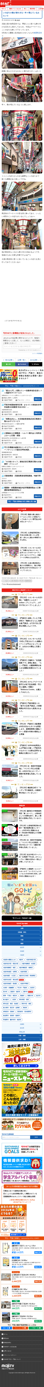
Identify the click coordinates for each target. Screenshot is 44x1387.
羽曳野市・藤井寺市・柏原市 (12, 1019)
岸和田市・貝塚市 (8, 1011)
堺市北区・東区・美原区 (10, 1003)
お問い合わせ (7, 1351)
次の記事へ (34, 360)
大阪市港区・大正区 (9, 975)
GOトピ (4, 8)
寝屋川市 (30, 995)
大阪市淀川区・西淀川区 (10, 963)
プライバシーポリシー (10, 1355)
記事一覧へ (22, 360)
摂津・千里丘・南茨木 (10, 995)
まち (4, 584)
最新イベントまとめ (15, 8)
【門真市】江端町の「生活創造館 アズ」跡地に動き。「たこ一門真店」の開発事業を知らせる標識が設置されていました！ (30, 665)
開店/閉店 (32, 8)
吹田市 (32, 987)
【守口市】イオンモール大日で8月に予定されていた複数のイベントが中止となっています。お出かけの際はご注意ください (30, 644)
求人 (25, 8)
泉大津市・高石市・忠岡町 (11, 1007)
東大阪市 (6, 999)
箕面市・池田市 (15, 991)
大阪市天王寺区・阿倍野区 (27, 975)
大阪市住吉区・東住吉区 (13, 979)
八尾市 (14, 999)
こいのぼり (5, 581)
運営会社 (6, 1338)
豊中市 (28, 991)
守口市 (21, 581)
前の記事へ (9, 360)
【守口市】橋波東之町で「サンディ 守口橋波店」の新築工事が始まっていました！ (30, 790)
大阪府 (18, 20)
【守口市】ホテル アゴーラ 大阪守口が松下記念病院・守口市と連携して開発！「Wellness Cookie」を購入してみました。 (30, 687)
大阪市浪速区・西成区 (10, 983)
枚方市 (38, 995)
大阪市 (21, 959)
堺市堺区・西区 (24, 999)
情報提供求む (7, 1342)
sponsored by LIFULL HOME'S (30, 1238)
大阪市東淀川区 (31, 959)
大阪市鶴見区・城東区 (26, 967)
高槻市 (22, 995)
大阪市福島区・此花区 (28, 963)
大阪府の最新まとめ (9, 959)
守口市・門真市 (22, 987)
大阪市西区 (23, 971)
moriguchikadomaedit (14, 584)
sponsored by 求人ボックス (31, 386)
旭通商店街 (37, 33)
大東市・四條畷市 (8, 987)
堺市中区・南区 (26, 1003)
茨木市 (5, 991)
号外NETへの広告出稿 (10, 1347)
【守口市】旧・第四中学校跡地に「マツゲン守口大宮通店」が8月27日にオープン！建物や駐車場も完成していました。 (30, 771)
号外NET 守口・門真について (12, 1359)
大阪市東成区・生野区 (10, 971)
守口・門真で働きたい (13, 386)
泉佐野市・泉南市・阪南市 (11, 1015)
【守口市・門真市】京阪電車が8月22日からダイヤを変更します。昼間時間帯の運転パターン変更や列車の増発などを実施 (30, 729)
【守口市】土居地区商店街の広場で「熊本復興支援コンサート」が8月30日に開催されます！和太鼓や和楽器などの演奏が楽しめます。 (30, 830)
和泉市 (25, 1007)
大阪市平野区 (24, 983)
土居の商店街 (14, 581)
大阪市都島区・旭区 (9, 967)
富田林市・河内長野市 (24, 1011)
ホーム (5, 1334)
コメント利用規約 (37, 353)
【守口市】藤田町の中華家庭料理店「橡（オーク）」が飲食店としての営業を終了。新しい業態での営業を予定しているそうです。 (30, 815)
